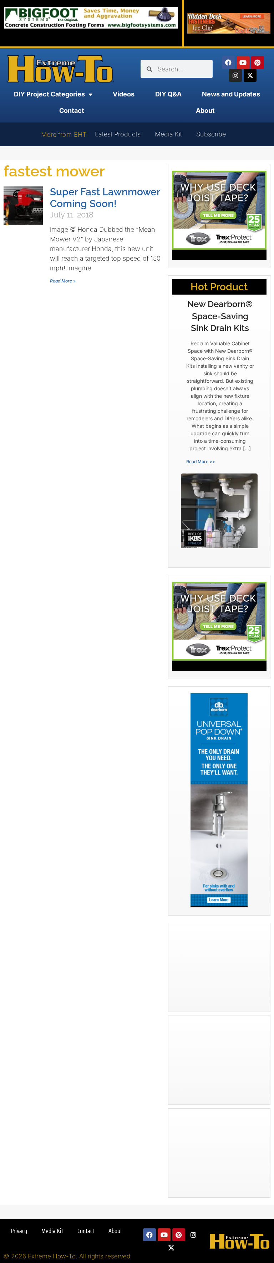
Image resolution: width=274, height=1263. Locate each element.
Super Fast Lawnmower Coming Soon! (105, 198)
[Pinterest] (257, 62)
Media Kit (168, 134)
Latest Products (118, 134)
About (205, 110)
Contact (71, 110)
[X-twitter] (250, 75)
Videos (124, 94)
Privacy (19, 1231)
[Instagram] (235, 75)
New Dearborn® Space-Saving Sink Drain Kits (220, 316)
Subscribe (211, 134)
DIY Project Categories (49, 94)
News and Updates (231, 94)
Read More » (63, 281)
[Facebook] (228, 62)
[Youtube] (243, 62)
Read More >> (200, 461)
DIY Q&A (168, 94)
